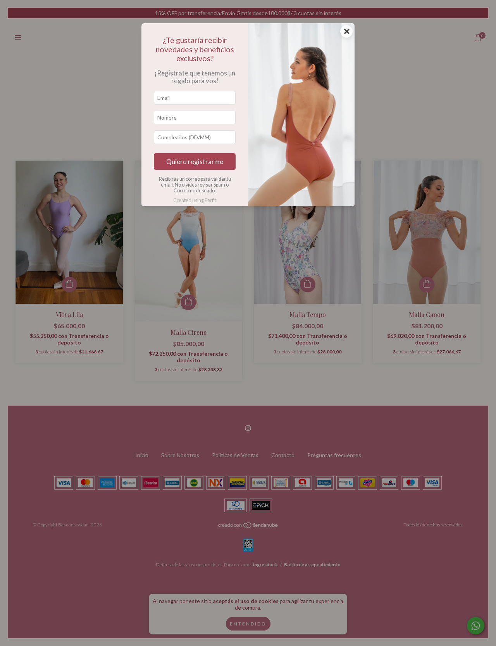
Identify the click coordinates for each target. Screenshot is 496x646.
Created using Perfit (194, 200)
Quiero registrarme (194, 162)
